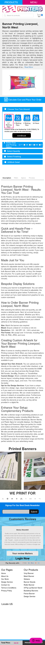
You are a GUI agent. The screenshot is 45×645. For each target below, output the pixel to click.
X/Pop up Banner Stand (33, 587)
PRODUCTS (11, 2)
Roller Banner (29, 584)
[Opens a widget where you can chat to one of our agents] (36, 641)
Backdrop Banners (31, 590)
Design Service (7, 582)
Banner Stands (29, 582)
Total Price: (5, 642)
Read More (28, 67)
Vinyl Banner (29, 573)
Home (3, 573)
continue (21, 135)
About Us (4, 576)
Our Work (5, 579)
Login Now (22, 558)
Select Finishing (14, 156)
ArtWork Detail (13, 162)
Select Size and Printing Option (11, 145)
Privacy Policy (6, 590)
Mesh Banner (29, 576)
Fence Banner (29, 593)
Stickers (27, 579)
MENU (33, 2)
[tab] (22, 145)
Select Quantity (13, 151)
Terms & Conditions (8, 587)
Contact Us (5, 584)
